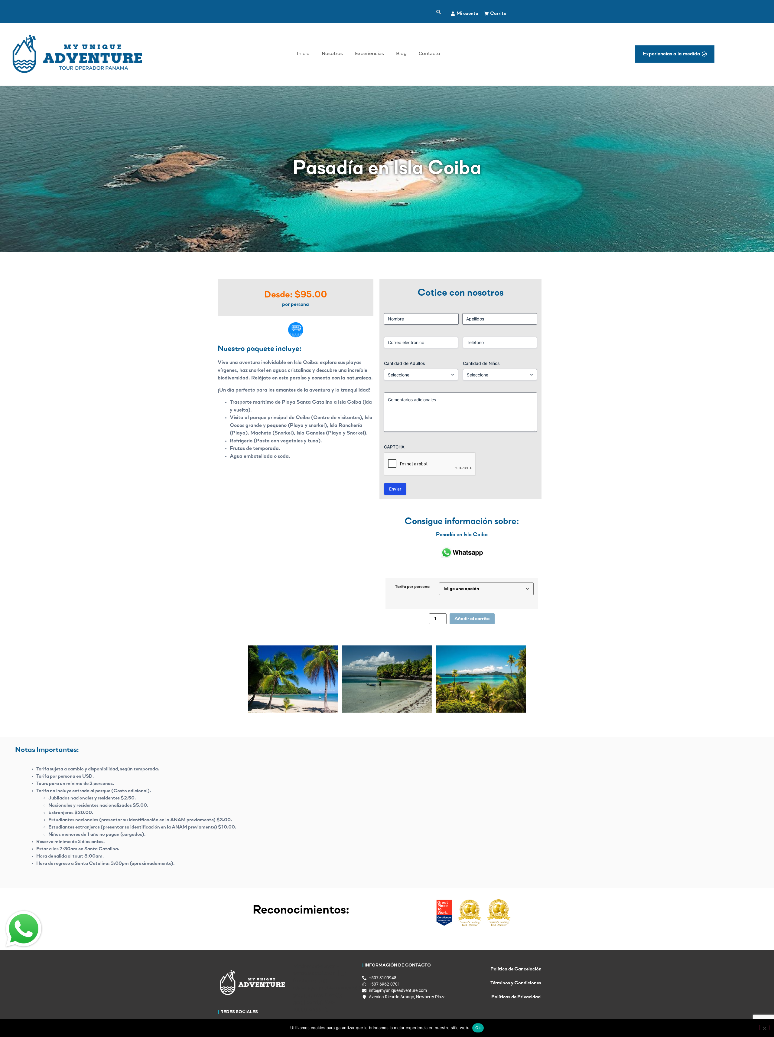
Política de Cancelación (515, 969)
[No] (764, 1027)
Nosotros (332, 53)
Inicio (303, 53)
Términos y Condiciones (515, 983)
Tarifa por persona (412, 587)
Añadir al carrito (472, 618)
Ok (478, 1027)
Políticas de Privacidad (516, 997)
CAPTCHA (394, 446)
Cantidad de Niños (481, 363)
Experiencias (369, 53)
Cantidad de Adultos (404, 363)
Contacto (429, 53)
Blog (401, 53)
